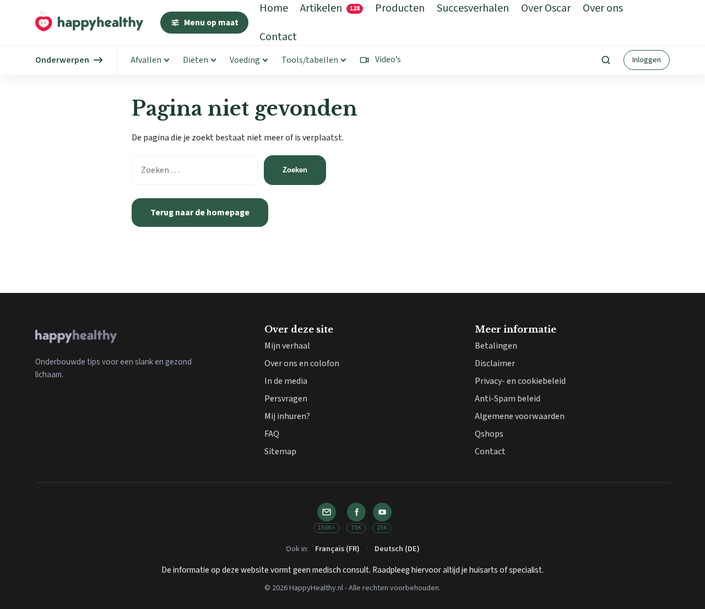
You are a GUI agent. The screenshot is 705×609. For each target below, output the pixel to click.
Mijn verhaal (287, 346)
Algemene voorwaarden (520, 416)
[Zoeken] (606, 60)
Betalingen (496, 346)
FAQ (271, 434)
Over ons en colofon (301, 363)
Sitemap (280, 451)
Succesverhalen (473, 8)
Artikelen (330, 8)
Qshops (489, 434)
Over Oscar (546, 8)
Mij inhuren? (287, 416)
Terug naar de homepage (200, 212)
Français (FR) (337, 548)
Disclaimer (495, 363)
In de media (285, 381)
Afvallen (146, 60)
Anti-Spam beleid (507, 399)
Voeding (245, 60)
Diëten (195, 60)
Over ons (603, 8)
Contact (278, 37)
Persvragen (285, 399)
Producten (400, 8)
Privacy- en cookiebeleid (520, 381)
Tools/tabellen (309, 60)
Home (273, 8)
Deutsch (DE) (397, 548)
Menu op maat (211, 23)
